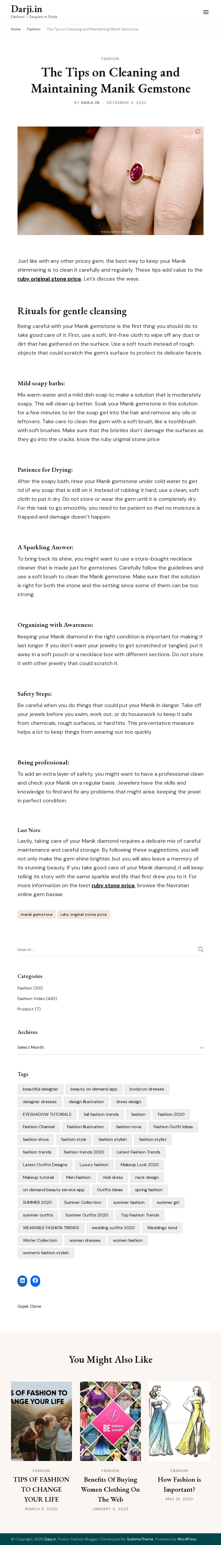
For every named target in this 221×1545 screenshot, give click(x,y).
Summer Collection (82, 1202)
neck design (147, 1177)
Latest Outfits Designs (45, 1165)
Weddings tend (162, 1228)
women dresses (85, 1240)
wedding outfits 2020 (113, 1228)
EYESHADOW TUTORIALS (47, 1114)
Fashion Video (31, 998)
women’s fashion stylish (46, 1253)
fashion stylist (153, 1139)
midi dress (113, 1177)
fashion (138, 1114)
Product (26, 1009)
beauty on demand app (94, 1089)
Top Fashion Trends (140, 1215)
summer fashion (128, 1202)
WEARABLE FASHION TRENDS (51, 1228)
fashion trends (37, 1152)
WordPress (186, 1539)
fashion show (36, 1139)
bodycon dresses (147, 1089)
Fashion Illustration (85, 1127)
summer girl (168, 1202)
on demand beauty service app (54, 1190)
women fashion (128, 1240)
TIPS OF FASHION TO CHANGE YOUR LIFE (41, 1489)
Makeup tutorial (38, 1177)
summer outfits (38, 1215)
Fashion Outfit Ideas (173, 1127)
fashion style (73, 1139)
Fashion (110, 58)
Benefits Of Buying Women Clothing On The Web (110, 1489)
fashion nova (128, 1127)
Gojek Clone (29, 1306)
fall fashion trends (101, 1114)
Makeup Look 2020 (140, 1165)
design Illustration (86, 1101)
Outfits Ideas (110, 1190)
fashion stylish (113, 1139)
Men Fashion (78, 1177)
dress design (128, 1101)
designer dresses (40, 1101)
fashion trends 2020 (84, 1152)
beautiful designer (40, 1089)
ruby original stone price (83, 914)
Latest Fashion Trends (138, 1152)
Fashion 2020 (171, 1114)
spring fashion (149, 1190)
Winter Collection (40, 1240)
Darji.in (26, 8)
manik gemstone (37, 914)
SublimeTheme (140, 1539)
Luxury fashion (94, 1165)
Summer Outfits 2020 (86, 1215)
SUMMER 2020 (37, 1202)
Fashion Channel (39, 1127)
